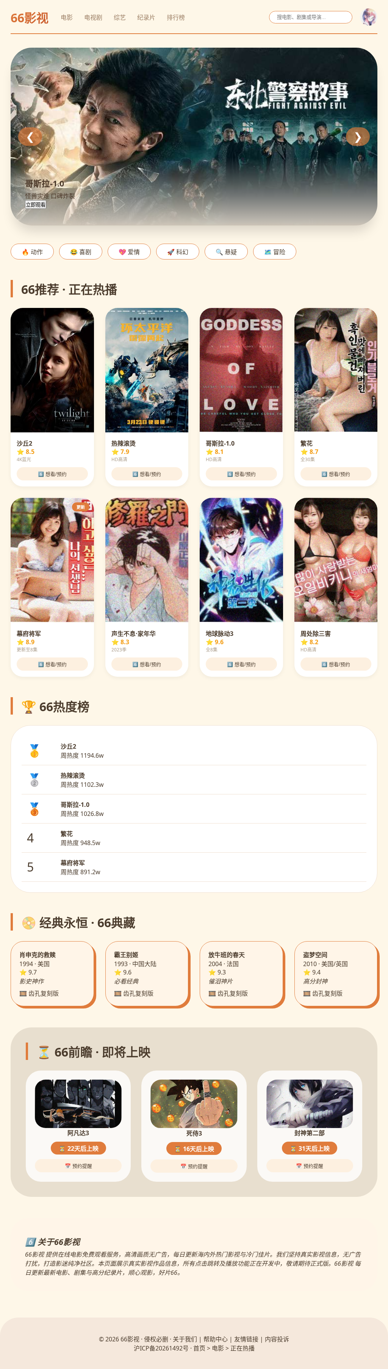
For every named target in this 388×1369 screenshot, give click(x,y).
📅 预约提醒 (78, 1166)
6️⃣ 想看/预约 (52, 474)
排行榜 (176, 17)
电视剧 (93, 17)
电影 (67, 17)
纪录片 (146, 17)
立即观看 (35, 205)
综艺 (120, 17)
